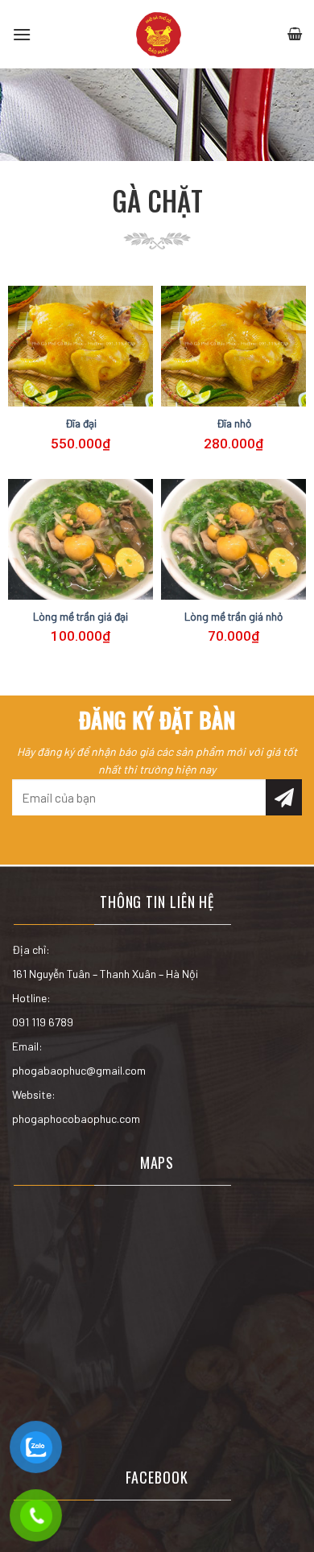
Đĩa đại (81, 423)
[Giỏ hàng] (294, 34)
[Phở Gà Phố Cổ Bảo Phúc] (158, 34)
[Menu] (21, 34)
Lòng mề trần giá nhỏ (233, 616)
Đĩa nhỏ (234, 423)
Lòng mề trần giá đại (80, 616)
